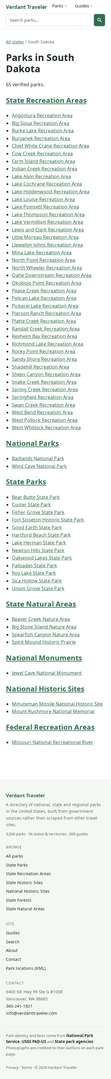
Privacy (12, 1067)
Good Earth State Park (37, 527)
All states (15, 42)
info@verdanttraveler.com (31, 1013)
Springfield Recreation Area (42, 397)
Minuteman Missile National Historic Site (57, 704)
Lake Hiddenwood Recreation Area (50, 191)
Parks (57, 6)
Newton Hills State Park (38, 550)
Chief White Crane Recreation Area (50, 145)
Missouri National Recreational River (52, 742)
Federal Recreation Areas (50, 727)
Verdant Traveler (26, 7)
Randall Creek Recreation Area (46, 328)
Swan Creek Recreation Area (43, 405)
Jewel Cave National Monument (47, 673)
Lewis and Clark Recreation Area (48, 229)
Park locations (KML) (26, 968)
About (12, 950)
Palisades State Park (34, 565)
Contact (13, 959)
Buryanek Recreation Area (41, 138)
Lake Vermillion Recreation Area (47, 222)
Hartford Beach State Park (41, 535)
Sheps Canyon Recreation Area (46, 374)
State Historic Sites (24, 882)
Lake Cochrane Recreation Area (47, 184)
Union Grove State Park (38, 588)
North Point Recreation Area (43, 260)
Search (13, 942)
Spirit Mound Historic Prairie (44, 642)
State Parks (26, 481)
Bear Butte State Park (36, 497)
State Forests (18, 900)
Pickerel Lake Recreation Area (45, 306)
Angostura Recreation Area (42, 115)
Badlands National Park (38, 458)
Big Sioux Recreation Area (40, 123)
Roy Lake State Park (34, 573)
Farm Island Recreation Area (43, 161)
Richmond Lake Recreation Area (47, 344)
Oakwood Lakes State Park (42, 558)
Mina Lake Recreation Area (42, 252)
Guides (82, 6)
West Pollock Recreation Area (45, 420)
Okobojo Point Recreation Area (46, 283)
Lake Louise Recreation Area (43, 199)
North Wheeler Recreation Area (47, 267)
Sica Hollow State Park (37, 580)
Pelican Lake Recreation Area (44, 298)
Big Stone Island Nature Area (44, 627)
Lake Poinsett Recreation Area (45, 206)
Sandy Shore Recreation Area (44, 359)
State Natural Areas (41, 604)
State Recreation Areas (46, 100)
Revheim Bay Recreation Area (44, 336)
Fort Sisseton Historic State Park (48, 519)
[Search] (99, 20)
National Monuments (44, 658)
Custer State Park (31, 504)
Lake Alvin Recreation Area (41, 176)
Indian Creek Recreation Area (44, 168)
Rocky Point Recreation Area (43, 351)
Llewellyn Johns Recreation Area (47, 245)
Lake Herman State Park (39, 542)
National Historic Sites (45, 688)
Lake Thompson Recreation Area (48, 214)
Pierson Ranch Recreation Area (46, 313)
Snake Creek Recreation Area (44, 382)
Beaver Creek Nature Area (41, 619)
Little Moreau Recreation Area (45, 237)
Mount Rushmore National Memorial (53, 711)
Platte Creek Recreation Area (44, 321)
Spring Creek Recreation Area (45, 389)
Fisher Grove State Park (38, 512)
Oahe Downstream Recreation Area (51, 275)
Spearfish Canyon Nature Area (46, 634)
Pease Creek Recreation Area (44, 290)
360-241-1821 (19, 1006)
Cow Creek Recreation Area (42, 153)
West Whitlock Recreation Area (46, 427)
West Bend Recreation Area (42, 412)
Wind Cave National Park (39, 466)
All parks (14, 856)
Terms (26, 1067)
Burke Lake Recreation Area (43, 130)
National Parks (32, 443)
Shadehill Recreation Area (40, 367)
